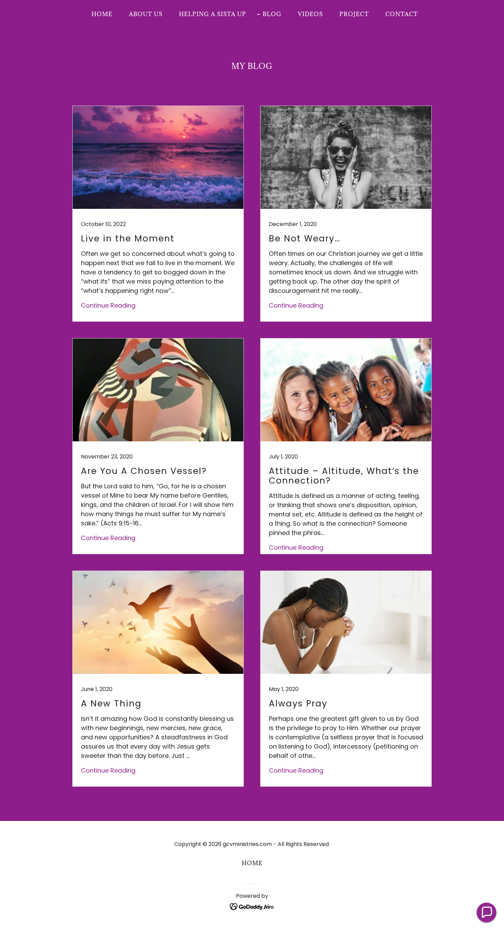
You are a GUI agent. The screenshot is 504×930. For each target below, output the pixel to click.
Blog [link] (272, 14)
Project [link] (354, 14)
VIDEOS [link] (310, 14)
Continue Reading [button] (108, 305)
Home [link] (102, 14)
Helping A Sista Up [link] (212, 14)
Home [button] (252, 863)
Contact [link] (401, 14)
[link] (158, 214)
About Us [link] (146, 14)
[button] (486, 912)
